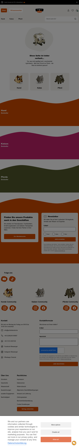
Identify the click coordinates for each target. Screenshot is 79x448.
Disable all (55, 432)
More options (55, 425)
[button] (74, 443)
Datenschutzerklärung (17, 443)
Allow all (56, 439)
